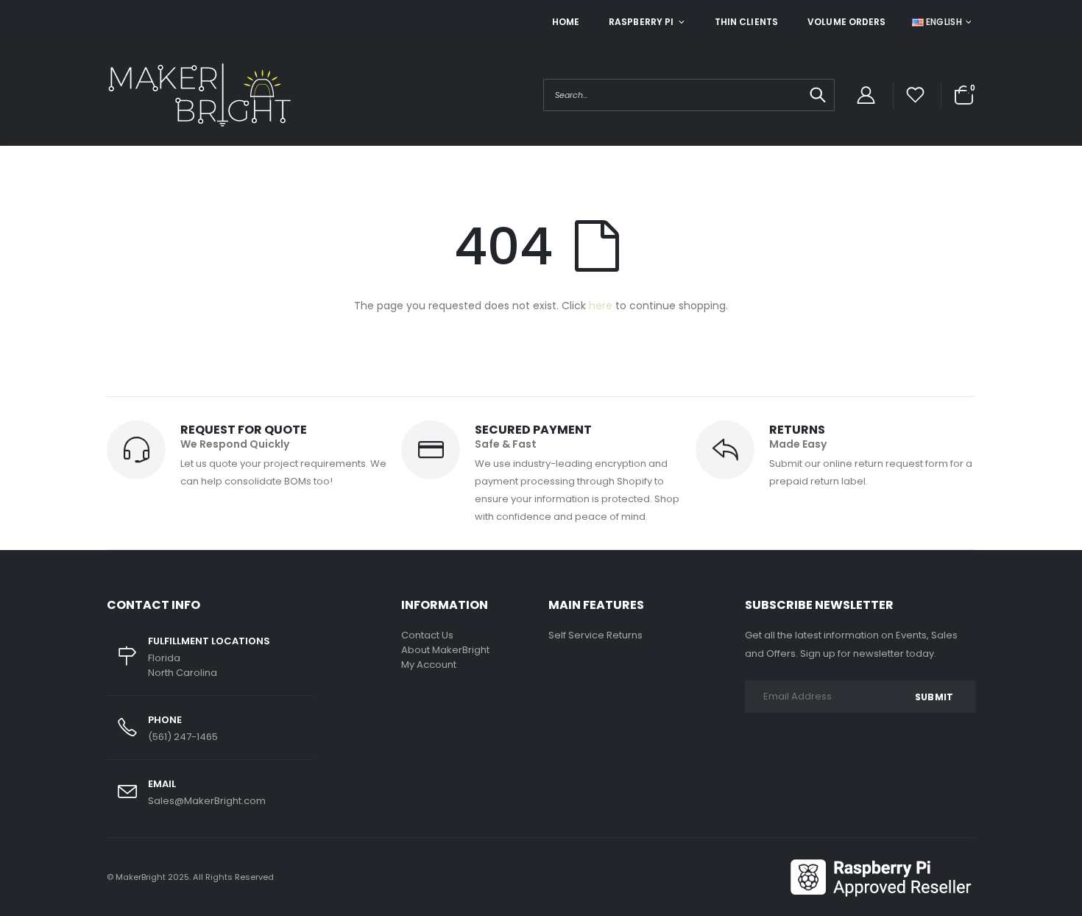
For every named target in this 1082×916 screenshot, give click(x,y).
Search (815, 95)
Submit (934, 697)
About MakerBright (445, 650)
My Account (428, 665)
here (600, 305)
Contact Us (427, 635)
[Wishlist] (915, 95)
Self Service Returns (595, 635)
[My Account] (865, 95)
